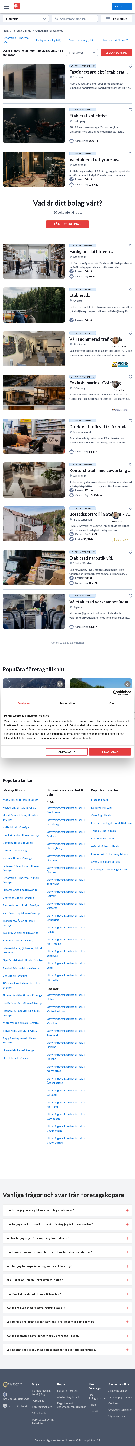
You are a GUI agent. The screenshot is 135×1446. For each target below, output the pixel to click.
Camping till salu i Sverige (18, 842)
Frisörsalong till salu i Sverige (20, 889)
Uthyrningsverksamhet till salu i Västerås (66, 905)
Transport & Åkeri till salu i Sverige (19, 923)
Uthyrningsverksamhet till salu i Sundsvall (66, 953)
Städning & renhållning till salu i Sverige (21, 985)
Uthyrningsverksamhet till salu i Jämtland (66, 1032)
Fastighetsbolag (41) (48, 40)
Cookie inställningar (120, 1409)
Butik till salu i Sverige (16, 827)
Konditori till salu (101, 807)
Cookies (113, 1403)
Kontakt (93, 1411)
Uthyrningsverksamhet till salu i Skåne (66, 997)
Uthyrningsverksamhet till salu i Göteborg (66, 822)
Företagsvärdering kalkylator (43, 1421)
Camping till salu (101, 815)
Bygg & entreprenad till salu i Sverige (20, 1040)
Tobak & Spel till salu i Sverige (20, 932)
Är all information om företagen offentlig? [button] (34, 1279)
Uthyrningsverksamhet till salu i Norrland (66, 1104)
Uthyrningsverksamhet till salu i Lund (66, 965)
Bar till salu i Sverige (15, 975)
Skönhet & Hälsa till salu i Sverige (22, 995)
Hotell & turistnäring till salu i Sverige (20, 817)
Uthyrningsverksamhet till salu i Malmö (66, 834)
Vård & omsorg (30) (81, 40)
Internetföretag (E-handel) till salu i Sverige (23, 950)
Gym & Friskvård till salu (105, 861)
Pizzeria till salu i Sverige (17, 858)
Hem (6, 30)
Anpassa (64, 751)
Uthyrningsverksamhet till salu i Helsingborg (66, 846)
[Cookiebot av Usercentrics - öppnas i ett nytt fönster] (115, 692)
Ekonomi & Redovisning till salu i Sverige (22, 1013)
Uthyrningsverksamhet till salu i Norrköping (66, 941)
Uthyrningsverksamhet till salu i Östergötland (66, 1080)
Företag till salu (22, 30)
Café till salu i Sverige (15, 850)
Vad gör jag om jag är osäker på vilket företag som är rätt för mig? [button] (50, 1321)
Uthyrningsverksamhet (49, 30)
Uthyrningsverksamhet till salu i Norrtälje (66, 977)
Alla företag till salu (68, 1397)
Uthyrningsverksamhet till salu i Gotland (66, 1092)
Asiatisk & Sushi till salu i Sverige (22, 967)
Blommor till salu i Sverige (18, 897)
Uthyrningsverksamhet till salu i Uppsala (66, 857)
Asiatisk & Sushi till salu (105, 846)
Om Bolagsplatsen (97, 1396)
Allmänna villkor (117, 1390)
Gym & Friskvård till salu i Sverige (23, 960)
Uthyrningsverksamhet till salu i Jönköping (66, 881)
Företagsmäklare (42, 1406)
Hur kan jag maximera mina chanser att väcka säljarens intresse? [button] (49, 1251)
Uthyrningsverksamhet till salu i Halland (66, 1056)
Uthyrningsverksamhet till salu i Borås (66, 929)
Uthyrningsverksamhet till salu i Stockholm (66, 810)
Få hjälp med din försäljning (41, 1392)
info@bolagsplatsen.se (16, 1398)
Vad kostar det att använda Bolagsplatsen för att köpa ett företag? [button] (51, 1349)
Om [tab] (111, 702)
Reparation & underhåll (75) (16, 40)
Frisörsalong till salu (103, 838)
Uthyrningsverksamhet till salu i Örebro (66, 869)
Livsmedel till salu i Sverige (18, 1050)
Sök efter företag (67, 1390)
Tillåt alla (110, 751)
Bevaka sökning (116, 52)
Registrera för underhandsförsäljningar (71, 1405)
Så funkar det (39, 1413)
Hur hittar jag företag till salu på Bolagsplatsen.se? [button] (40, 1210)
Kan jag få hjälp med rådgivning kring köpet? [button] (35, 1307)
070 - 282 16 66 (18, 1405)
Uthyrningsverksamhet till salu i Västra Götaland (66, 1009)
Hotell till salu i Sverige (16, 1057)
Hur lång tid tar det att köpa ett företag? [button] (33, 1293)
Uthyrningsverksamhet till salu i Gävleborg (66, 1116)
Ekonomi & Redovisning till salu (109, 854)
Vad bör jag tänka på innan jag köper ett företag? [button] (39, 1266)
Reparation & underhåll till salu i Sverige (21, 880)
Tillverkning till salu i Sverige (20, 1030)
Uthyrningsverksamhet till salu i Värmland (66, 1020)
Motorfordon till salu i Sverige (21, 1022)
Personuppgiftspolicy (121, 1397)
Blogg (92, 1404)
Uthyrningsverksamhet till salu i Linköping (66, 917)
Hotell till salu (99, 799)
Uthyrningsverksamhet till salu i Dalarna (66, 1044)
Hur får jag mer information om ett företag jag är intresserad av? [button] (49, 1224)
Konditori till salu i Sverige (18, 940)
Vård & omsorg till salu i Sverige (21, 913)
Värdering (38, 1400)
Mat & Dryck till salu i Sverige (20, 799)
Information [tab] (67, 702)
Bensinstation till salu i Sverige (21, 905)
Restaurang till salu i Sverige (19, 807)
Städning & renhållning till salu (109, 869)
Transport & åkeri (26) (116, 40)
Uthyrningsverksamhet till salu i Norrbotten (66, 1068)
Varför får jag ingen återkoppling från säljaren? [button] (37, 1238)
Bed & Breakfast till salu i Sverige (22, 1003)
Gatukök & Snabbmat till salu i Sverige (21, 868)
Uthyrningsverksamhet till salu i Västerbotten (66, 1140)
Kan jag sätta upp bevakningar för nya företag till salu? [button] (42, 1335)
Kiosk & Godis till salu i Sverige (21, 835)
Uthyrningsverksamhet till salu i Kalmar (66, 893)
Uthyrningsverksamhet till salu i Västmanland (66, 1128)
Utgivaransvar (116, 1416)
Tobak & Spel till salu (103, 830)
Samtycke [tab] (23, 702)
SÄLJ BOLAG (122, 6)
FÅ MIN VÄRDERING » (67, 223)
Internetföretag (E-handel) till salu (111, 823)
